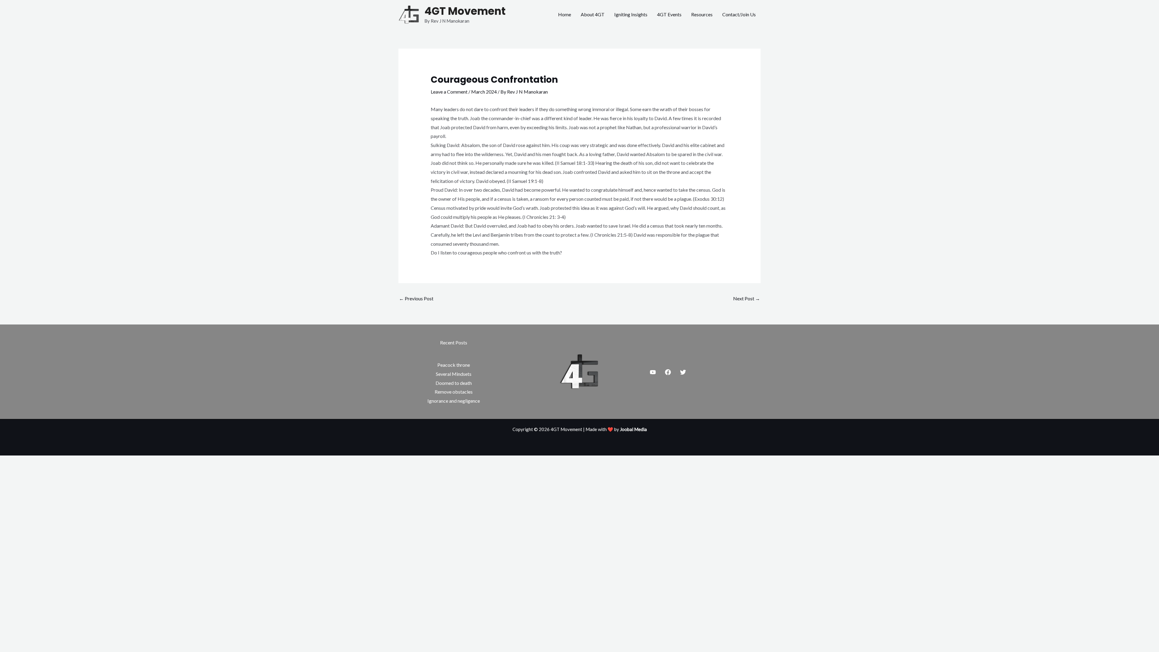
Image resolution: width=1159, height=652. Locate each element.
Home (564, 14)
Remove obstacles (454, 392)
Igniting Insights (630, 14)
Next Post (746, 298)
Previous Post (416, 298)
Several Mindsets (453, 374)
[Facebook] (668, 372)
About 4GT (593, 14)
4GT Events (669, 14)
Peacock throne (453, 365)
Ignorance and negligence (453, 401)
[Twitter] (683, 372)
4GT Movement (465, 11)
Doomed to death (454, 383)
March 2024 (484, 91)
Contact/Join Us (739, 14)
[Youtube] (653, 372)
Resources (702, 14)
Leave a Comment (449, 91)
